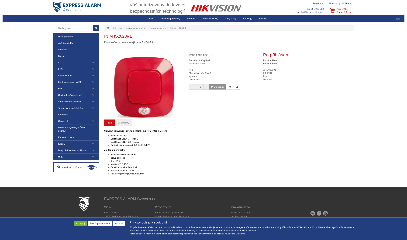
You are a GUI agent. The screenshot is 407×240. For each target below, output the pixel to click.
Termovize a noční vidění (70, 108)
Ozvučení (63, 121)
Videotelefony (65, 75)
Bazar (61, 56)
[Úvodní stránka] (108, 28)
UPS (60, 157)
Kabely (61, 144)
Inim (265, 76)
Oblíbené (346, 3)
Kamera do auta (66, 137)
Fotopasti (63, 114)
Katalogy (247, 18)
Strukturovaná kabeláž (69, 101)
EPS (60, 88)
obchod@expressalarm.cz (310, 12)
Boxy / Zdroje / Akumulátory (72, 150)
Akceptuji (80, 223)
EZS (60, 69)
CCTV (61, 62)
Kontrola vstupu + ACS (69, 82)
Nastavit (119, 223)
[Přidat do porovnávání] (237, 87)
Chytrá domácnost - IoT (70, 95)
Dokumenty (123, 122)
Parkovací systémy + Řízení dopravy (72, 129)
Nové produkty (65, 36)
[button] (230, 18)
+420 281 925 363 (314, 9)
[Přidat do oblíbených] (230, 87)
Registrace (318, 3)
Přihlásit (333, 3)
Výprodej (62, 49)
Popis (109, 122)
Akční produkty (65, 43)
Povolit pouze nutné (100, 223)
